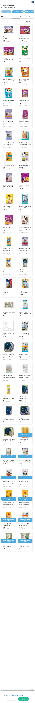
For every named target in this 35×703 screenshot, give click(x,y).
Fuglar (29, 16)
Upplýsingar (7, 695)
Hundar (24, 16)
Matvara (7, 16)
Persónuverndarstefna (18, 695)
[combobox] (28, 21)
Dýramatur (16, 16)
